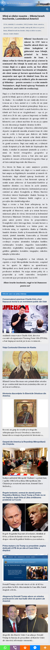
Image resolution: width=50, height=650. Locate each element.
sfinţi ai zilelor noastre (33, 30)
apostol (6, 27)
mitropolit (29, 27)
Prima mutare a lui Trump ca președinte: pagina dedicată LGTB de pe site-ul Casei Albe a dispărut (24, 548)
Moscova (36, 27)
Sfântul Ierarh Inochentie (16, 30)
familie (22, 27)
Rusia (5, 30)
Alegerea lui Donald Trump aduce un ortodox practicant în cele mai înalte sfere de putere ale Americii (24, 598)
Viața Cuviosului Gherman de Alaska (19, 347)
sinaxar (5, 34)
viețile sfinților (14, 34)
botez (11, 27)
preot (42, 27)
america (41, 24)
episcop (17, 27)
